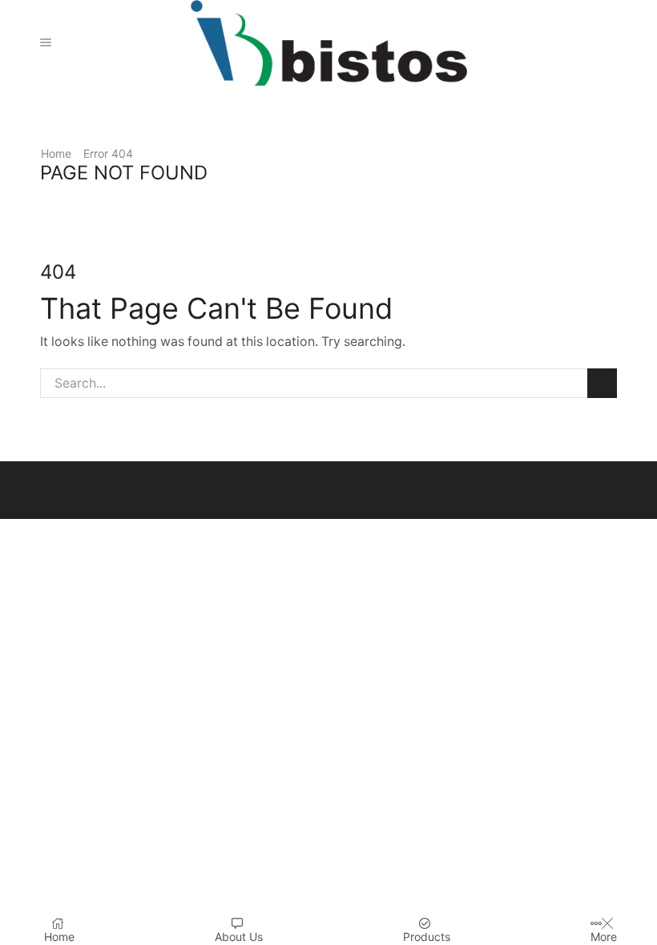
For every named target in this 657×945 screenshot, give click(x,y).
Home (56, 153)
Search (602, 383)
